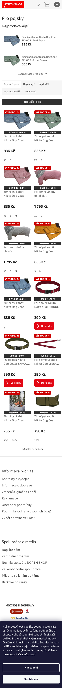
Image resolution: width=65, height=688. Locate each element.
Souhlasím (31, 679)
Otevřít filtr (32, 101)
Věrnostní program (15, 556)
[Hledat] (38, 4)
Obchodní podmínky (17, 505)
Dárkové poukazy (14, 582)
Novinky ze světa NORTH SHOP (24, 562)
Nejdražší (44, 84)
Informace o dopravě (17, 485)
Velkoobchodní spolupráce (21, 569)
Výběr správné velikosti (18, 518)
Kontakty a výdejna (15, 479)
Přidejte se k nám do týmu (21, 575)
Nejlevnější (29, 84)
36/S (6, 440)
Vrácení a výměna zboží (19, 492)
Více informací (26, 654)
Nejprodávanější (12, 91)
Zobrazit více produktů (31, 73)
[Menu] (56, 4)
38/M (14, 440)
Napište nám (11, 549)
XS (5, 160)
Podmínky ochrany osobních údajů (26, 511)
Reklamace (10, 498)
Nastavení (31, 668)
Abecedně (30, 91)
